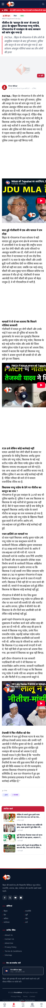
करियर (6, 919)
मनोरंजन (7, 922)
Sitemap (8, 955)
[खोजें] (43, 4)
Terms (25, 997)
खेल (26, 919)
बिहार (15, 16)
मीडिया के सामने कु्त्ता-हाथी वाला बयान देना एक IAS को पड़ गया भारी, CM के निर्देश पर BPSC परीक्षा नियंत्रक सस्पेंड (29, 818)
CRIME (15, 795)
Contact (32, 997)
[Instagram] (21, 897)
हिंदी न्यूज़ (7, 16)
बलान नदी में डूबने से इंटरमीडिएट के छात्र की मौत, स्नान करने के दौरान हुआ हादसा (29, 847)
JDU (6, 795)
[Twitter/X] (10, 897)
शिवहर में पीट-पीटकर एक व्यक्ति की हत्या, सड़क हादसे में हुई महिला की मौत (29, 827)
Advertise (9, 943)
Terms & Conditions (13, 951)
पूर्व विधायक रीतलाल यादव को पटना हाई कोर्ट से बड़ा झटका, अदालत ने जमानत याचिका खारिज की (29, 837)
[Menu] (3, 4)
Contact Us (9, 939)
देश (5, 915)
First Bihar (12, 86)
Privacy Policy (10, 947)
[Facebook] (4, 897)
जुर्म (26, 915)
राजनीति (28, 911)
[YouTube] (15, 897)
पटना (22, 16)
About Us (9, 935)
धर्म (26, 922)
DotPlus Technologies (27, 1000)
